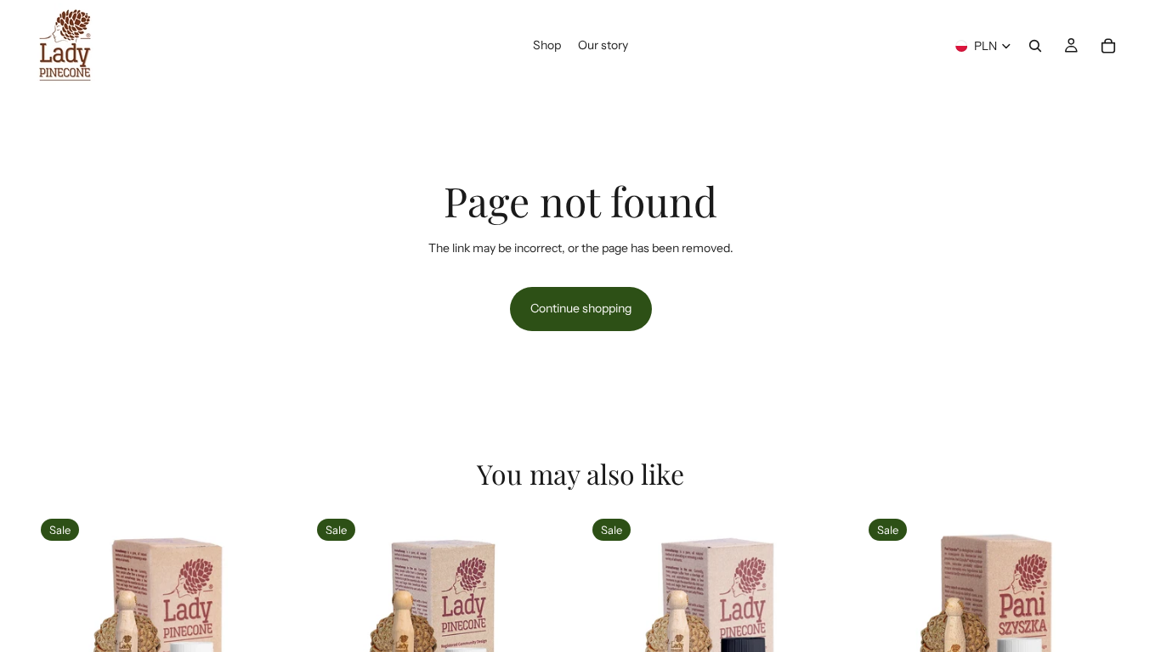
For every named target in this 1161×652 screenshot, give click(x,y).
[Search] (1035, 46)
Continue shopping (580, 308)
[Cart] (1108, 46)
